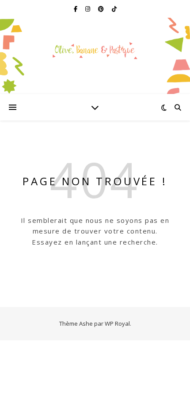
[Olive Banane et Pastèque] (95, 50)
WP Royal (117, 323)
